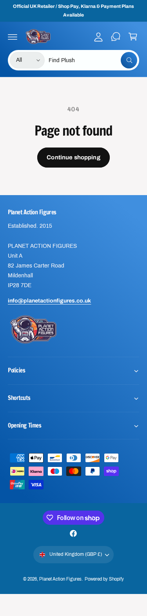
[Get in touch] (115, 36)
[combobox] (93, 60)
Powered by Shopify (104, 579)
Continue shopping (73, 157)
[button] (12, 36)
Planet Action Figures (60, 579)
